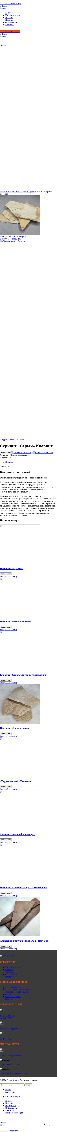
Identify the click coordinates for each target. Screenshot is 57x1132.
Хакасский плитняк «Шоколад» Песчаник (24, 940)
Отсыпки (9, 994)
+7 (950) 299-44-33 (8, 1)
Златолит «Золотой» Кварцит (13, 236)
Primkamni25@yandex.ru (11, 1028)
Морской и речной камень (17, 992)
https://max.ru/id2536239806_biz (14, 1073)
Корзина (9, 969)
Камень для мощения (25, 191)
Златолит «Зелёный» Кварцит (17, 834)
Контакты (9, 972)
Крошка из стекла (13, 996)
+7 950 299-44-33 (7, 1015)
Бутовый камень (12, 987)
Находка (12, 191)
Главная (4, 191)
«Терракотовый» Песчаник (12, 439)
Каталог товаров (12, 967)
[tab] (31, 462)
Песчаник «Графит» (11, 568)
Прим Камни (13, 1080)
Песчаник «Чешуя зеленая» (16, 621)
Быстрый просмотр (8, 576)
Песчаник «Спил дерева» (14, 728)
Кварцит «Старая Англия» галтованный (23, 674)
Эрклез (8, 999)
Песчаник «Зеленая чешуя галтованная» (23, 887)
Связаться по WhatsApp (10, 3)
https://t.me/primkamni (9, 1064)
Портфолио (10, 977)
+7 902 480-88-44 (7, 1018)
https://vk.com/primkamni (10, 1055)
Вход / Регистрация (14, 1113)
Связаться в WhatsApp (10, 31)
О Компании (11, 974)
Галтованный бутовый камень (19, 989)
